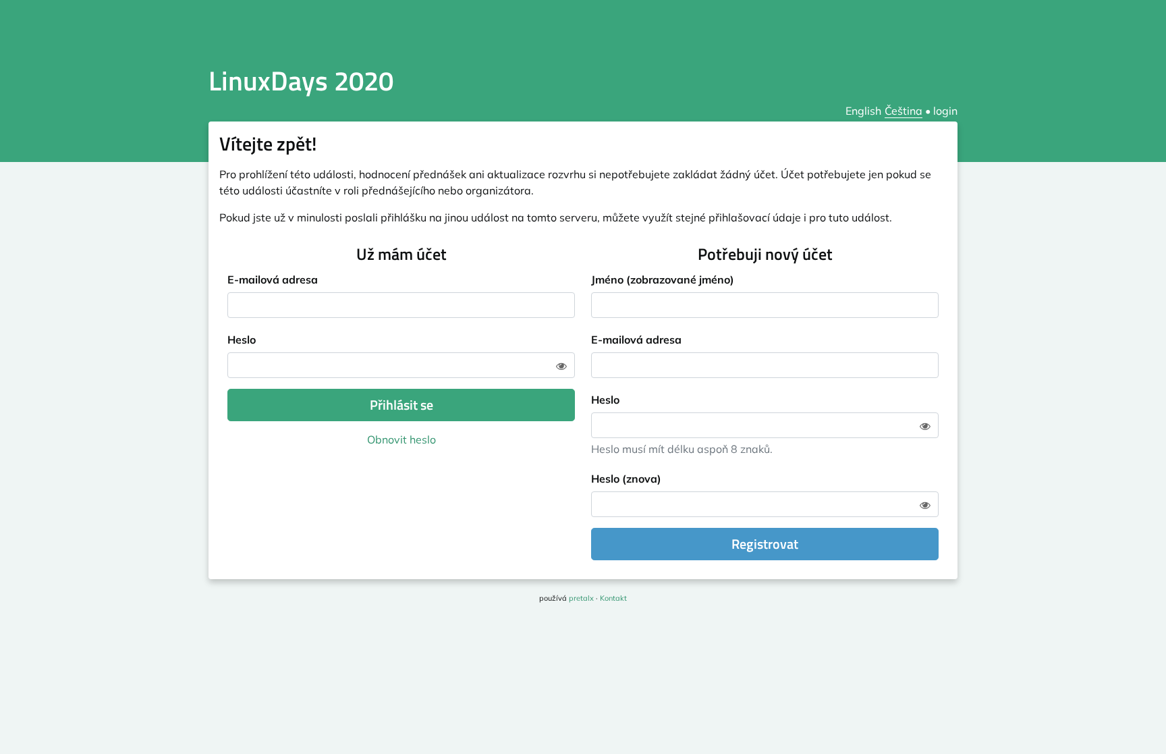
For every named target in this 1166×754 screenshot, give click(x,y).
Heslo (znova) (626, 478)
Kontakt (613, 598)
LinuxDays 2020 (301, 80)
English (863, 110)
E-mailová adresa (272, 279)
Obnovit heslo (401, 439)
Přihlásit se (401, 404)
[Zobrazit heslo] (561, 366)
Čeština (903, 110)
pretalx (581, 598)
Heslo (241, 339)
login (945, 110)
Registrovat (764, 543)
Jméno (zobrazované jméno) (662, 279)
